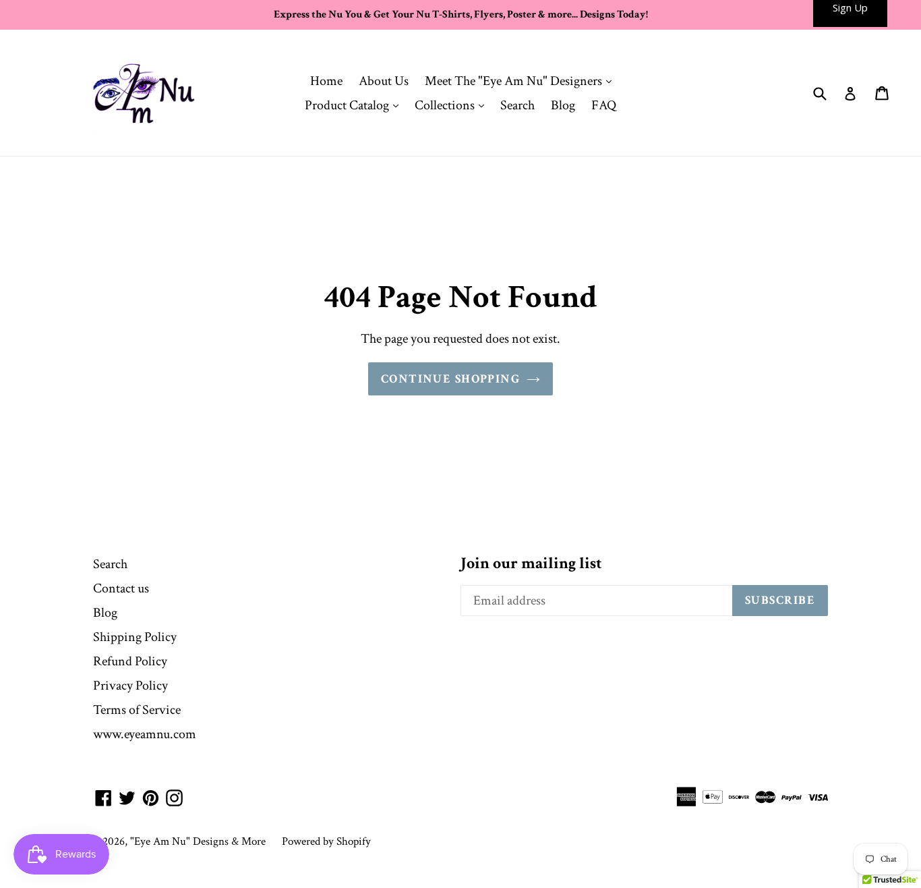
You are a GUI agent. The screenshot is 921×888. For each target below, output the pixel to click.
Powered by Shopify (326, 841)
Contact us (121, 588)
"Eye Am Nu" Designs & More (198, 841)
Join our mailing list (531, 564)
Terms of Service (137, 710)
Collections (453, 105)
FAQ (603, 105)
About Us (384, 81)
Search (517, 105)
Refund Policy (130, 661)
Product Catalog (355, 105)
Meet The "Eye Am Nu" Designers (521, 81)
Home (326, 81)
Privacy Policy (130, 685)
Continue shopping (450, 379)
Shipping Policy (135, 637)
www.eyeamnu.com (144, 734)
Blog (563, 105)
